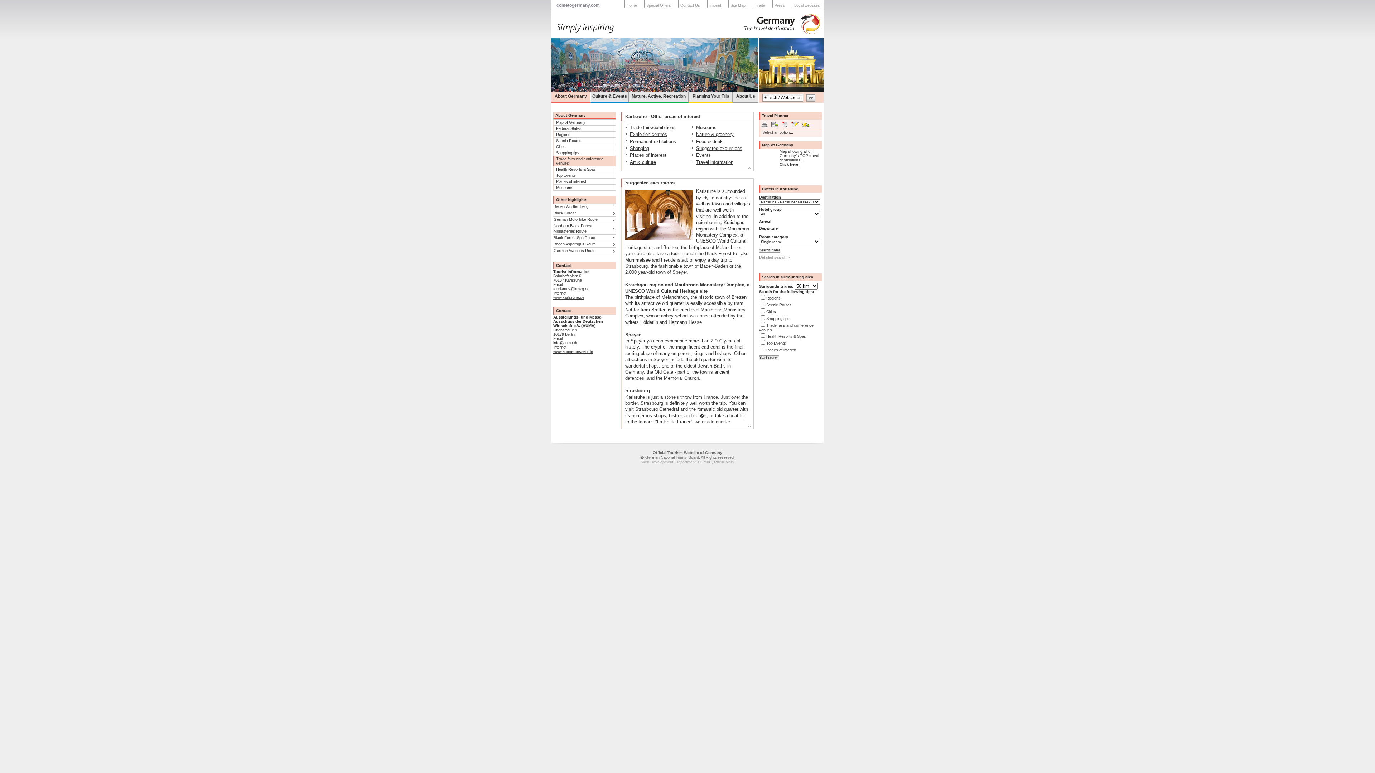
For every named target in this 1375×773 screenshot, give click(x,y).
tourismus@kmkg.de (571, 289)
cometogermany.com (578, 5)
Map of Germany (570, 122)
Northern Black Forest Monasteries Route (573, 228)
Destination (770, 197)
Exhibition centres (648, 134)
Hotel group (770, 209)
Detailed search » (774, 257)
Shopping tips (567, 153)
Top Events (566, 175)
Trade (760, 5)
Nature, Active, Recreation (659, 96)
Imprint (715, 5)
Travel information (714, 162)
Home (632, 5)
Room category (773, 237)
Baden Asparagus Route (575, 244)
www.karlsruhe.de (568, 297)
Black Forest (565, 213)
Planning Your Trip (711, 96)
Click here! (790, 164)
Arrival (765, 221)
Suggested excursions (719, 148)
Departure (768, 228)
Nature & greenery (715, 134)
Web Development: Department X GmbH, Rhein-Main (687, 462)
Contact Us (690, 5)
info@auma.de (565, 343)
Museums (564, 187)
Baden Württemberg (571, 206)
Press (780, 5)
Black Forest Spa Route (574, 237)
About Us (745, 96)
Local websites (807, 5)
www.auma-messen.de (573, 351)
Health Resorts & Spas (576, 169)
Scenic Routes (569, 140)
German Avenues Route (574, 250)
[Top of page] (684, 169)
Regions (563, 134)
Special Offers (658, 5)
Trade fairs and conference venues (579, 161)
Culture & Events (609, 96)
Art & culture (643, 162)
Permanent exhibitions (653, 141)
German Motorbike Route (576, 219)
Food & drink (709, 141)
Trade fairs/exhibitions (653, 127)
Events (703, 155)
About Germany (571, 96)
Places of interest (571, 181)
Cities (561, 147)
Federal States (569, 128)
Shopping (639, 148)
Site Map (738, 5)
